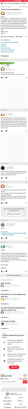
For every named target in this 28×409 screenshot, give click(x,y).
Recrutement (23, 388)
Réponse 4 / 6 (4, 182)
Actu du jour (5, 378)
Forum (5, 3)
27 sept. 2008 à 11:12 (10, 225)
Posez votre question (8, 36)
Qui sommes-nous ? (6, 388)
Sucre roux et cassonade (7, 50)
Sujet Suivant (22, 6)
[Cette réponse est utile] (2, 77)
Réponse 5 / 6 (4, 220)
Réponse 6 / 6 (4, 242)
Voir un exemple (23, 378)
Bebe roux (3, 44)
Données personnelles (6, 389)
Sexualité (24, 3)
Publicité (18, 388)
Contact (13, 388)
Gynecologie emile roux (7, 51)
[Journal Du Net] (20, 398)
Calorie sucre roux (5, 48)
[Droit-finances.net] (20, 401)
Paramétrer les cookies (16, 389)
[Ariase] (7, 407)
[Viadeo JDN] (20, 404)
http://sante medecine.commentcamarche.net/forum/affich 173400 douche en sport (14, 233)
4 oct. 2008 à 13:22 (9, 187)
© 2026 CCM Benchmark (21, 390)
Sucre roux (4, 46)
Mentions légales (5, 390)
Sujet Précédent (6, 6)
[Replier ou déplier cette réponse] (26, 60)
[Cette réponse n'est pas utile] (6, 77)
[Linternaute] (7, 401)
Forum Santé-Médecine (14, 3)
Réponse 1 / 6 (4, 59)
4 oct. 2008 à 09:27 (9, 115)
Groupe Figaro (12, 390)
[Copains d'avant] (7, 404)
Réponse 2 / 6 (4, 110)
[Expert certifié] (8, 65)
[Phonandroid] (20, 407)
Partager (20, 36)
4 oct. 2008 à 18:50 (9, 247)
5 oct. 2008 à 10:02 (16, 14)
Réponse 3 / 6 (4, 163)
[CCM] (7, 398)
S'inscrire (14, 367)
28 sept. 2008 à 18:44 (10, 69)
